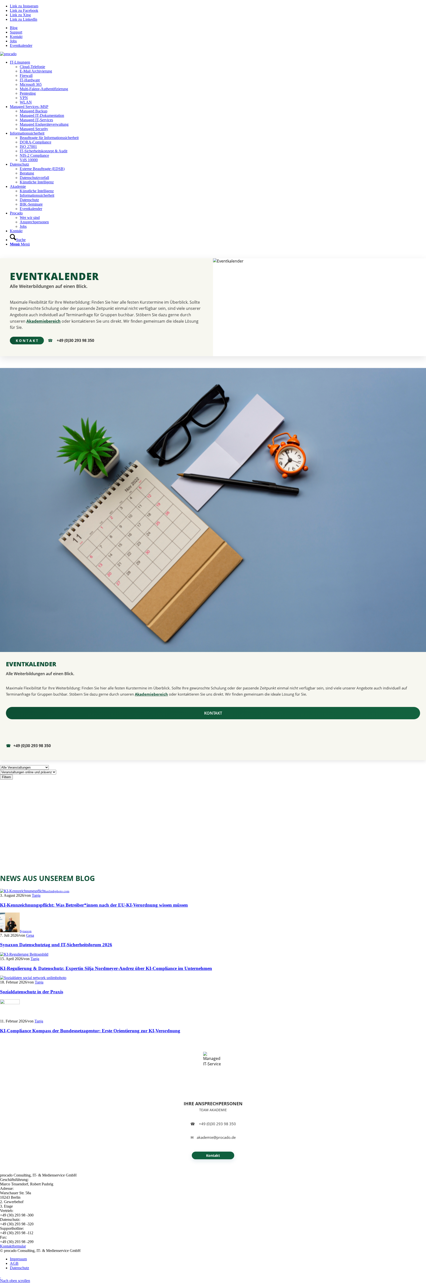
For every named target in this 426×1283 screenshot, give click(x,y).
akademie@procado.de (216, 1137)
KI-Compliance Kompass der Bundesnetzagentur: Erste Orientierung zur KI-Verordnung (90, 1030)
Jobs (13, 41)
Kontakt (16, 37)
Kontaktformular (13, 1246)
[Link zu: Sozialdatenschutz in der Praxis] (33, 978)
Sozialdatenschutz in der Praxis (31, 991)
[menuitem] (218, 28)
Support (16, 32)
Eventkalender (21, 45)
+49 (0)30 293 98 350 (75, 340)
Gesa (30, 935)
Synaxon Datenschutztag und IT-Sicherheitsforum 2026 (56, 944)
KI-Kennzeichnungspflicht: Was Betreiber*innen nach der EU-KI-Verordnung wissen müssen (94, 905)
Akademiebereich (43, 321)
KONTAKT (213, 713)
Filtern (6, 777)
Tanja (36, 895)
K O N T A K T (27, 340)
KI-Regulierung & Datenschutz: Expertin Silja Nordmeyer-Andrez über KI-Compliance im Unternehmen (106, 968)
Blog (14, 28)
